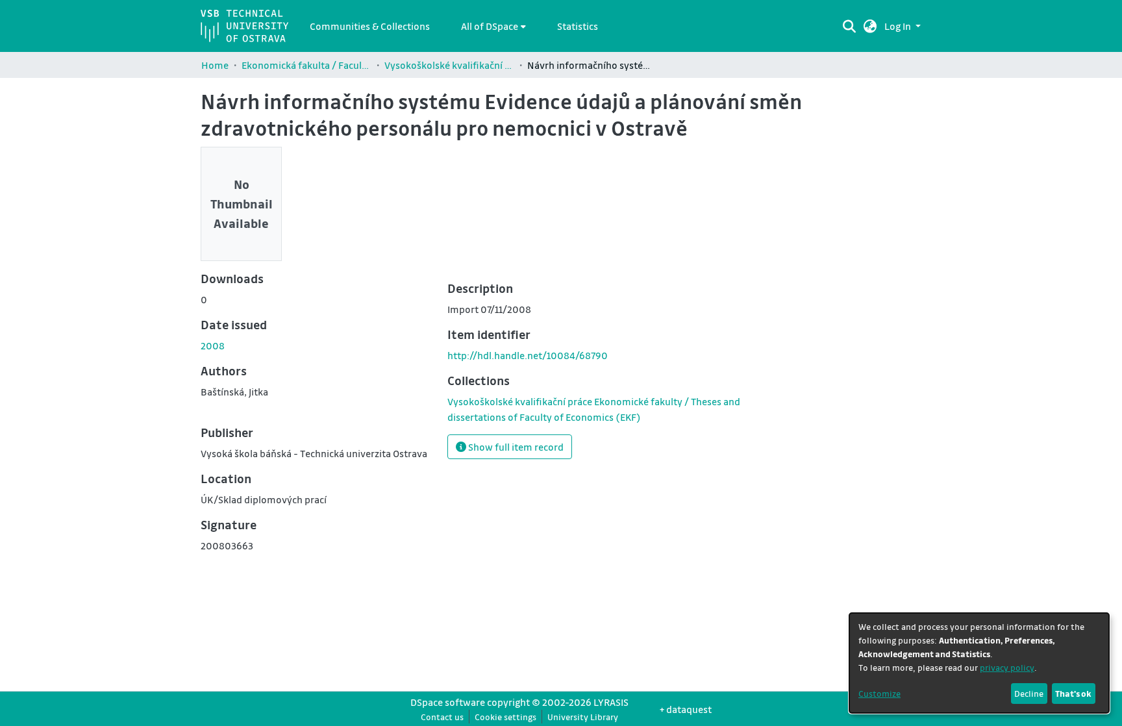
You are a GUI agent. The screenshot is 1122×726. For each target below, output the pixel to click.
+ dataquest (686, 709)
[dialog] (979, 663)
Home (215, 64)
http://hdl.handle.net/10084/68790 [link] (527, 355)
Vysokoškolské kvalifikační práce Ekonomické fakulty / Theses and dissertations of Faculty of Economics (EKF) (449, 64)
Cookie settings (505, 716)
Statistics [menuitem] (577, 25)
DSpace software (447, 701)
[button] (870, 26)
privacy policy (1007, 667)
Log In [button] (898, 25)
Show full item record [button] (515, 446)
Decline (1028, 693)
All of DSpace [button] (489, 25)
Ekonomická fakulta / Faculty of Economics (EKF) (306, 64)
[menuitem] (493, 26)
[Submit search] (849, 26)
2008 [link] (213, 345)
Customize (879, 693)
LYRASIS (611, 701)
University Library (582, 716)
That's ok (1073, 693)
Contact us (442, 716)
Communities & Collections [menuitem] (370, 25)
